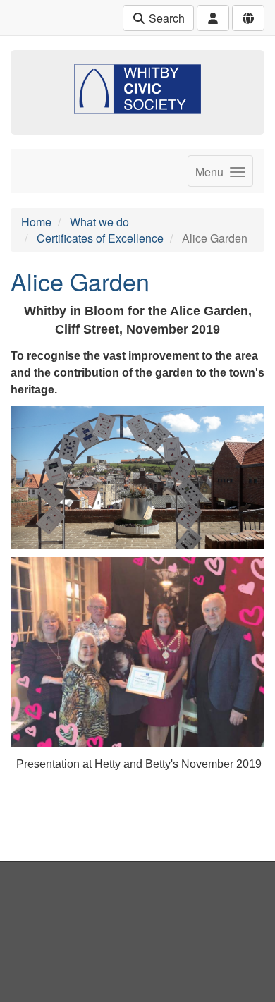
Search (165, 18)
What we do (99, 222)
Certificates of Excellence (100, 238)
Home (36, 222)
